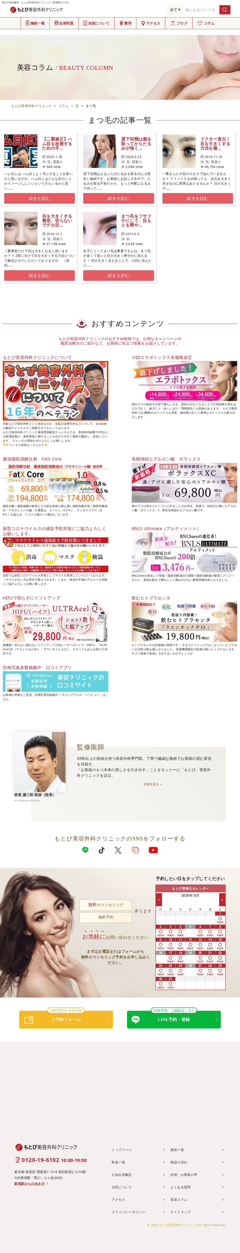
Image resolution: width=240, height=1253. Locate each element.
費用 (127, 23)
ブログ (182, 23)
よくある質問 (180, 1187)
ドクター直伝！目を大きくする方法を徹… (215, 143)
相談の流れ (178, 1162)
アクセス (153, 23)
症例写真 (66, 23)
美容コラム (178, 1199)
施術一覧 (37, 23)
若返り (58, 161)
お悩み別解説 (122, 1174)
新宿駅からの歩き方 (29, 1184)
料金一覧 (118, 1162)
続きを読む (39, 198)
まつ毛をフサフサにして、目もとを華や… (136, 220)
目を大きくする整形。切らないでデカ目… (57, 220)
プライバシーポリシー (128, 1212)
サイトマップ (180, 1212)
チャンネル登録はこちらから (25, 445)
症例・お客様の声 (183, 1174)
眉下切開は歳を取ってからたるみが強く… (136, 143)
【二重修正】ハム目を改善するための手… (57, 143)
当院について (99, 23)
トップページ (122, 1149)
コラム (209, 23)
